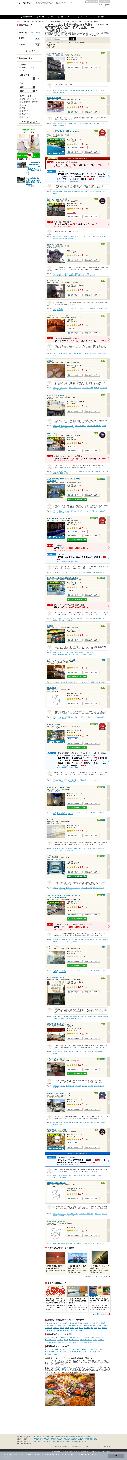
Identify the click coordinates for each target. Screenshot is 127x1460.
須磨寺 (65, 1323)
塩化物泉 (84, 1342)
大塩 (46, 1330)
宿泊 (103, 1337)
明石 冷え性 (83, 1051)
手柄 (75, 1330)
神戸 (86, 1441)
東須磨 (55, 1323)
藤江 (94, 1325)
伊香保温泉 (67, 1439)
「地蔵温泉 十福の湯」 (62, 1367)
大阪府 (68, 1436)
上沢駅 (101, 308)
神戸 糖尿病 (93, 618)
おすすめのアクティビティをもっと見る (97, 1276)
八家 (54, 1330)
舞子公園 (53, 1325)
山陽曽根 (104, 1328)
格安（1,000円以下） (62, 1337)
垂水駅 (61, 473)
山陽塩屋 (85, 1323)
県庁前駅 (64, 719)
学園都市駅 (81, 275)
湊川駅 (59, 389)
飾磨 (68, 1330)
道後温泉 (74, 1439)
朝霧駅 (89, 1051)
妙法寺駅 (70, 238)
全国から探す (35, 32)
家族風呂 (25, 114)
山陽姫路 (81, 1330)
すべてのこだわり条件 (30, 122)
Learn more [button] (7, 1457)
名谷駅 (87, 275)
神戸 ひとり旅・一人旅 (66, 90)
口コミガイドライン (89, 1446)
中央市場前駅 (103, 388)
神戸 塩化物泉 (67, 191)
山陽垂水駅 (56, 473)
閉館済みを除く (80, 42)
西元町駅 (88, 572)
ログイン (102, 5)
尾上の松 (87, 1328)
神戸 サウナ (84, 717)
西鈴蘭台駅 (102, 511)
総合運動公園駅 (73, 275)
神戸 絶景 (77, 572)
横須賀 (43, 1441)
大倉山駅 (55, 427)
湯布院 (87, 1439)
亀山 (72, 1330)
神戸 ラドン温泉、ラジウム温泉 (61, 237)
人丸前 (69, 1325)
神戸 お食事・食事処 (78, 90)
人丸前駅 (100, 1051)
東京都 (63, 1436)
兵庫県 (52, 1436)
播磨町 (72, 1328)
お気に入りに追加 (92, 67)
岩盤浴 (54, 1342)
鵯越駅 (65, 238)
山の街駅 (100, 1175)
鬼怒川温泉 (93, 1439)
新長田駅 (59, 92)
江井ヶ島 (105, 1325)
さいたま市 (52, 1441)
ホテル (95, 1340)
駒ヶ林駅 (103, 90)
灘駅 (61, 1124)
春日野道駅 (78, 1018)
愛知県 (83, 1436)
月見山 (60, 1323)
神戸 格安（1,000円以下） (93, 90)
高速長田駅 (60, 310)
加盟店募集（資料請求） (61, 1446)
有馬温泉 (46, 1439)
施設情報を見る (75, 67)
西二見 (67, 1328)
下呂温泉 (60, 1439)
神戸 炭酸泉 (56, 682)
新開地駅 (96, 388)
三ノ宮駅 (59, 850)
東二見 (62, 1328)
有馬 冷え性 (64, 1175)
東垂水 (98, 1323)
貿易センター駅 (77, 782)
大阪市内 (68, 1441)
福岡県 (89, 1436)
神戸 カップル (63, 123)
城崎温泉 (53, 1439)
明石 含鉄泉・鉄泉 (66, 1051)
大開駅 (105, 308)
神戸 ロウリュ (92, 717)
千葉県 (47, 1436)
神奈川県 (36, 1436)
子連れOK (48, 1342)
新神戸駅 (71, 1018)
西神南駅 (70, 620)
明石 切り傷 (75, 1051)
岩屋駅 (103, 1122)
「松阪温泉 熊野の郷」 (60, 1371)
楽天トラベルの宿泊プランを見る (77, 499)
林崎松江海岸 (88, 1325)
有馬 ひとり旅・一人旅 (83, 1175)
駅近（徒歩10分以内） (77, 1337)
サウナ (47, 1337)
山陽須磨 (71, 1323)
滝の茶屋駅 (91, 191)
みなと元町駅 (95, 572)
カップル (60, 1340)
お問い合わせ (106, 1446)
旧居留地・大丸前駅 (58, 782)
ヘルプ (99, 1446)
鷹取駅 (54, 92)
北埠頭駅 (63, 941)
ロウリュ (101, 1340)
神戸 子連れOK (97, 237)
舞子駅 (66, 473)
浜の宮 (81, 1328)
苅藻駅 (65, 92)
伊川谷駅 (64, 620)
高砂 (92, 1328)
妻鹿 (64, 1330)
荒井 (95, 1328)
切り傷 (94, 1352)
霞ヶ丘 (47, 1325)
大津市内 (81, 1441)
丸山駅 (103, 237)
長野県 (78, 1436)
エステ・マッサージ (86, 1340)
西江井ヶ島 (48, 1328)
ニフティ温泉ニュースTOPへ (100, 1314)
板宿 (50, 1323)
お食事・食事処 (90, 1337)
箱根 (41, 1439)
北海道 (73, 1436)
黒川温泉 (81, 1439)
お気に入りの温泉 (91, 1)
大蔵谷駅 (94, 1051)
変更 (37, 38)
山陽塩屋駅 (98, 191)
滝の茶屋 (92, 1323)
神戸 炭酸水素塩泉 (57, 191)
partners (40, 1454)
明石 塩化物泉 (56, 1051)
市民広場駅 (96, 970)
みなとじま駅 (56, 941)
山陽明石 (75, 1325)
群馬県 (58, 1436)
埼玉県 (42, 1436)
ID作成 (108, 5)
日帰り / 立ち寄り (28, 67)
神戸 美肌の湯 (76, 191)
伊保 (99, 1328)
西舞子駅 (55, 1053)
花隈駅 (102, 572)
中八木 (99, 1325)
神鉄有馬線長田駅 (57, 238)
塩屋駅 (104, 191)
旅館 (99, 1352)
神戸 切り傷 (75, 1122)
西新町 (81, 1325)
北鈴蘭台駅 (94, 1175)
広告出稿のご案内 (76, 1446)
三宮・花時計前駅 (62, 814)
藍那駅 (67, 513)
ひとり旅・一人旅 (50, 1340)
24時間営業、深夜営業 (64, 1342)
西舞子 (59, 1325)
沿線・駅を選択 (29, 51)
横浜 (35, 1441)
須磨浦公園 (78, 1323)
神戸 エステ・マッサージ (59, 273)
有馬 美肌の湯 (56, 1175)
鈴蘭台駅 (55, 1177)
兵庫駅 (54, 310)
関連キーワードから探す (25, 1443)
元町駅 (103, 682)
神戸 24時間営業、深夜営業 (60, 275)
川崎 (38, 1441)
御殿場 (62, 1441)
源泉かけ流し (77, 1342)
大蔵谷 (64, 1325)
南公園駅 (102, 970)
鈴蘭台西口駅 (60, 513)
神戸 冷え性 (56, 90)
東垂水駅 (55, 193)
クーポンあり (67, 42)
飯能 (58, 1441)
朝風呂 (90, 1342)
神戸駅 (54, 389)
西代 (46, 1323)
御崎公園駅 (61, 125)
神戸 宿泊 (73, 511)
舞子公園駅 (96, 1243)
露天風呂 (98, 1337)
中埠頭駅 (55, 972)
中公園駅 (105, 939)
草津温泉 (36, 1439)
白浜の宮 (59, 1330)
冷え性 (66, 1340)
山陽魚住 (56, 1328)
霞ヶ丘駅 (105, 471)
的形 (50, 1330)
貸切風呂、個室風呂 (51, 1354)
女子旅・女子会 (74, 1340)
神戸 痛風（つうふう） (77, 237)
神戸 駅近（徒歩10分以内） (60, 654)
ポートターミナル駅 (92, 780)
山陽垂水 (103, 1323)
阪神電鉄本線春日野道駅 (93, 1122)
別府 (76, 1328)
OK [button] (116, 1456)
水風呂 (52, 1337)
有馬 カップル (72, 1175)
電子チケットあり (54, 42)
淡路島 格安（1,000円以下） (73, 1243)
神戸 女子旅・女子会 (87, 123)
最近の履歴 (104, 1)
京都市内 (75, 1441)
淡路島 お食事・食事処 (59, 1243)
